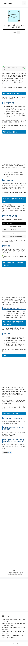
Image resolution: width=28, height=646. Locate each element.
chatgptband (7, 3)
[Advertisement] (14, 50)
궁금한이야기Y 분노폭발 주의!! (14, 573)
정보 (14, 570)
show (9, 452)
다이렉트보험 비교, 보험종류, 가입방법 (14, 572)
